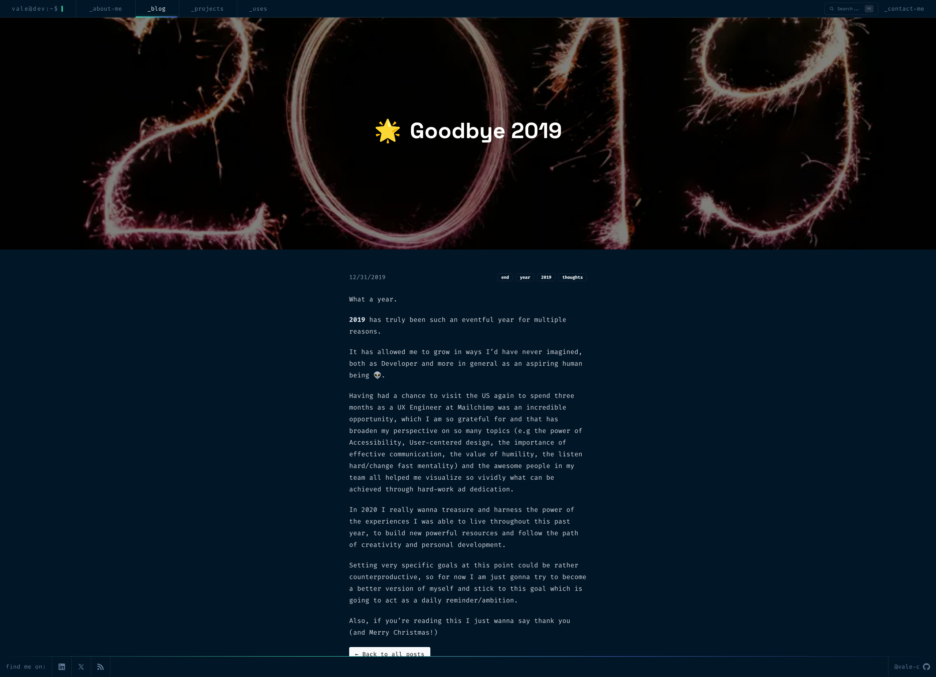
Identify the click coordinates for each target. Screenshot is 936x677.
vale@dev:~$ (35, 8)
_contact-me (904, 8)
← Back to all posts (389, 654)
